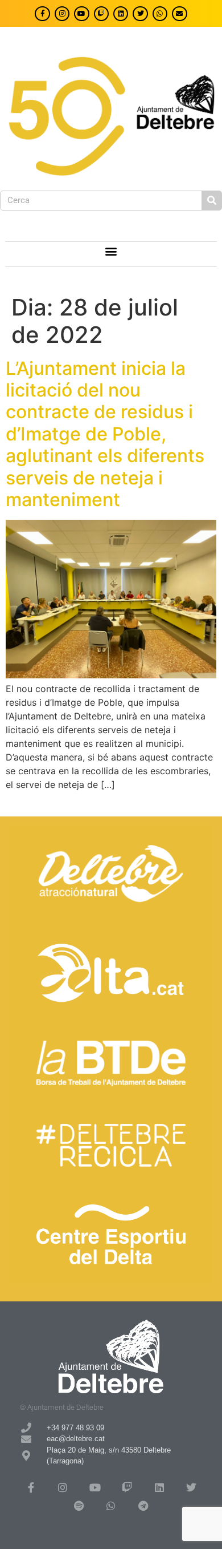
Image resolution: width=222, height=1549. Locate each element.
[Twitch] (101, 13)
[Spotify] (78, 1506)
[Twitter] (140, 13)
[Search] (211, 200)
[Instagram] (62, 13)
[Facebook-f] (42, 13)
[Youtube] (81, 13)
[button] (111, 251)
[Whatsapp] (160, 13)
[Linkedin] (120, 13)
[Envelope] (179, 13)
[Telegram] (143, 1506)
